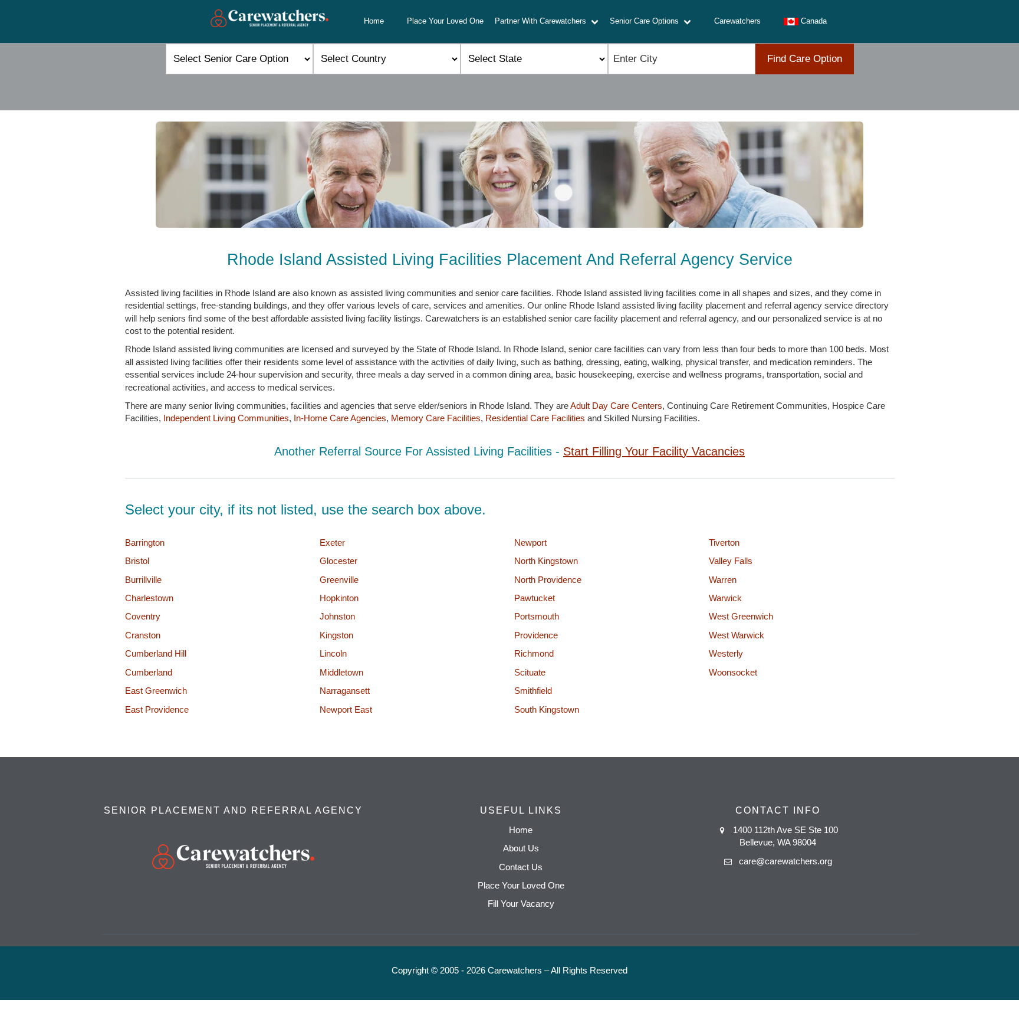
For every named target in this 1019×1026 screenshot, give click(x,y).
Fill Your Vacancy (521, 904)
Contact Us (521, 867)
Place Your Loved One (445, 21)
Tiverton (724, 542)
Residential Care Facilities (535, 418)
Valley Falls (730, 561)
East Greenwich (156, 691)
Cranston (142, 635)
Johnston (337, 616)
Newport (530, 542)
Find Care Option (804, 58)
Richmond (534, 653)
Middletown (341, 672)
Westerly (726, 653)
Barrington (145, 542)
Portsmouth (536, 616)
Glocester (338, 561)
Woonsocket (733, 672)
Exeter (332, 542)
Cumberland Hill (155, 653)
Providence (536, 635)
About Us (521, 848)
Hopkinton (339, 598)
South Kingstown (546, 709)
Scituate (529, 672)
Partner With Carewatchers (543, 21)
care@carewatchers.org (785, 861)
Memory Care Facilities (436, 418)
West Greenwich (741, 616)
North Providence (547, 580)
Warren (723, 580)
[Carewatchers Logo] (269, 21)
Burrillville (143, 580)
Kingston (336, 635)
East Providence (157, 709)
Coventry (142, 616)
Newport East (346, 709)
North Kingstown (546, 561)
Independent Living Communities (226, 418)
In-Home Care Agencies (340, 418)
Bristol (137, 561)
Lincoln (333, 653)
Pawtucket (534, 598)
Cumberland (148, 672)
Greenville (339, 580)
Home (374, 21)
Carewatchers (737, 21)
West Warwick (736, 635)
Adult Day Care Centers (616, 406)
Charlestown (149, 598)
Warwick (725, 598)
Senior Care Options (646, 21)
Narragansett (345, 691)
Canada (812, 21)
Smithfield (533, 691)
